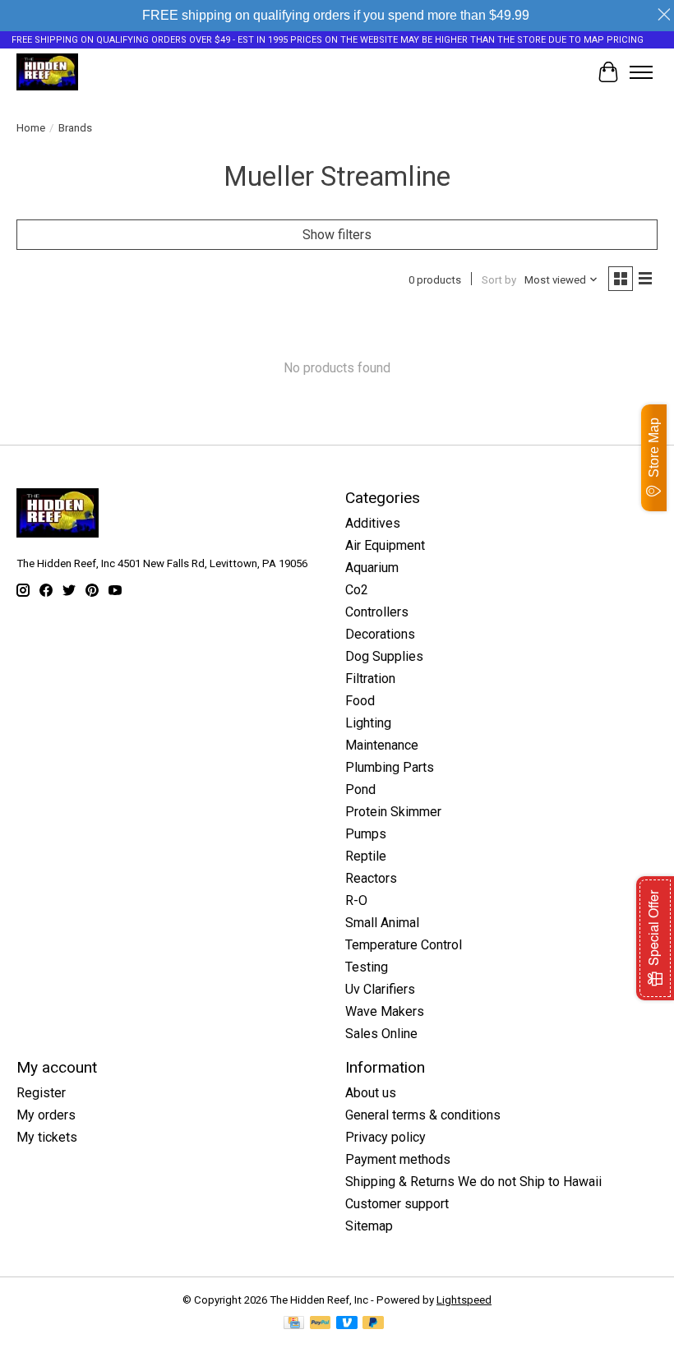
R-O (356, 900)
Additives (372, 523)
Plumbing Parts (389, 767)
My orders (46, 1115)
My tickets (46, 1137)
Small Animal (382, 922)
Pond (360, 789)
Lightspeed (464, 1300)
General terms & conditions (423, 1115)
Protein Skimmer (393, 811)
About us (370, 1093)
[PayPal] (320, 1324)
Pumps (365, 834)
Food (360, 701)
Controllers (377, 612)
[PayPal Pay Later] (373, 1324)
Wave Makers (384, 1011)
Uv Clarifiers (380, 989)
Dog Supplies (384, 656)
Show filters (337, 234)
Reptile (365, 856)
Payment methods (397, 1159)
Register (41, 1093)
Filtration (370, 678)
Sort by (499, 280)
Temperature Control (403, 945)
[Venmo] (347, 1324)
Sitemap (369, 1226)
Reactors (371, 878)
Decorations (380, 634)
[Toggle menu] (641, 72)
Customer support (397, 1204)
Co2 (356, 590)
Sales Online (381, 1033)
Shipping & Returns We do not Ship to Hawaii (473, 1181)
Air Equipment (385, 545)
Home (30, 128)
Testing (366, 967)
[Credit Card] (294, 1324)
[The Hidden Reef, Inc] (47, 71)
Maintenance (381, 745)
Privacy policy (385, 1137)
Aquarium (372, 567)
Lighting (368, 723)
